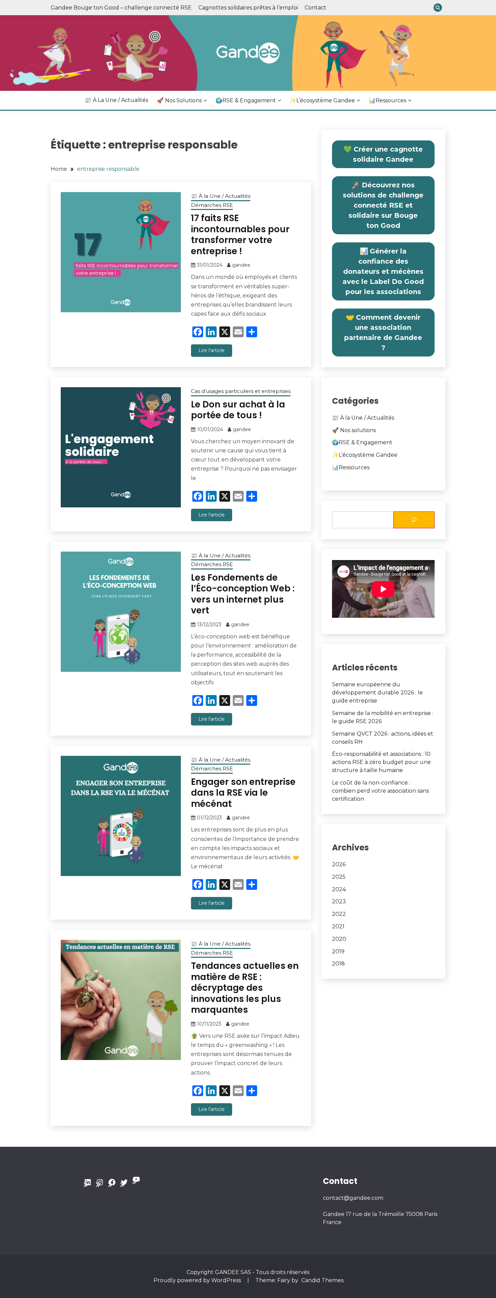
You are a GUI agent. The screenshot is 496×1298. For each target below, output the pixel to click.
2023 (339, 901)
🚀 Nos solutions (179, 100)
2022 (339, 914)
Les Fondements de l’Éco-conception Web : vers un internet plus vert (243, 594)
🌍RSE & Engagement (246, 100)
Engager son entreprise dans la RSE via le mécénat (243, 793)
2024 (339, 889)
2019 (338, 951)
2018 (338, 963)
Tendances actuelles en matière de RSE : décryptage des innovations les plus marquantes (245, 988)
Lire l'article (211, 350)
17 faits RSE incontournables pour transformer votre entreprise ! (240, 234)
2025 (339, 877)
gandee (241, 265)
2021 (338, 926)
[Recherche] (414, 519)
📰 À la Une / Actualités (116, 100)
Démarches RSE (212, 205)
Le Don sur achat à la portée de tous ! (238, 410)
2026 (339, 864)
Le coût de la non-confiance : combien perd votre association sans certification (380, 790)
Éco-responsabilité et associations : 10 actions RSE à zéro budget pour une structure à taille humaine (381, 762)
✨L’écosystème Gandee (322, 100)
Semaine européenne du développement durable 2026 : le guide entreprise (377, 692)
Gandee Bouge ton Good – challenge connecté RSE (121, 7)
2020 (339, 939)
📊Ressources (387, 100)
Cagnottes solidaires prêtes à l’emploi (248, 7)
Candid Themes (322, 1280)
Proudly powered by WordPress (198, 1280)
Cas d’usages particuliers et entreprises (241, 391)
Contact (315, 7)
